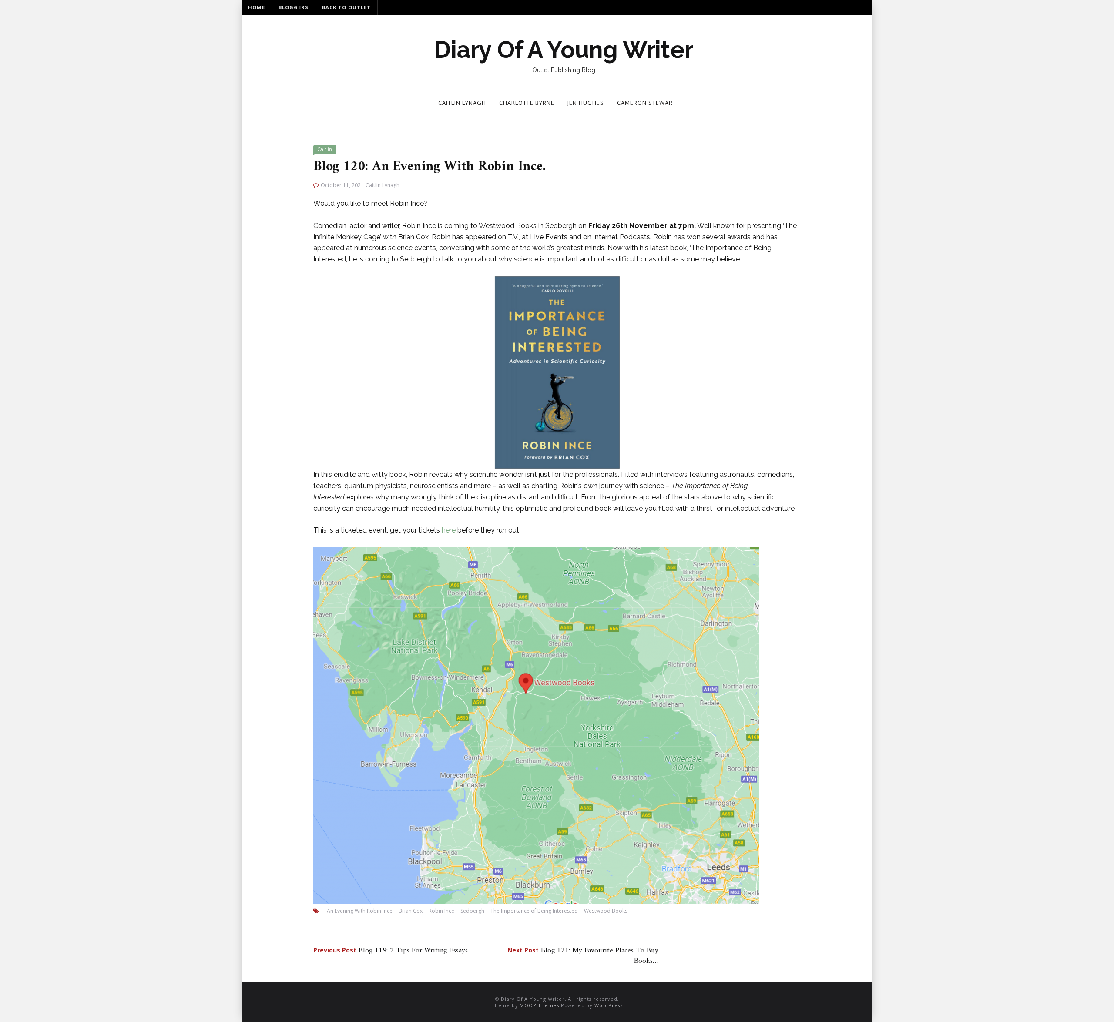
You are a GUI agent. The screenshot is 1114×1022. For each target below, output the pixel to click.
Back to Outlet (346, 7)
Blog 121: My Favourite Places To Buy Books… (582, 956)
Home (256, 7)
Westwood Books (605, 911)
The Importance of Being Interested (534, 911)
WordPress (608, 1005)
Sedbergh (472, 911)
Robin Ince (441, 911)
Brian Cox (411, 911)
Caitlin (325, 149)
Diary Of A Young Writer (563, 50)
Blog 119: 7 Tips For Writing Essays (390, 950)
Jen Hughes (585, 103)
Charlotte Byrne (526, 103)
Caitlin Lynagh (462, 103)
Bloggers (293, 7)
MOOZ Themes (539, 1005)
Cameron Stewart (646, 103)
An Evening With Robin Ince (360, 911)
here (449, 530)
